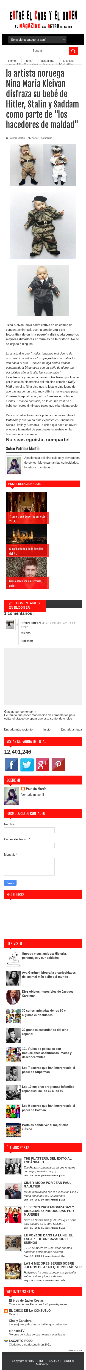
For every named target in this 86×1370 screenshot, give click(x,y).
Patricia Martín (36, 788)
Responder (27, 640)
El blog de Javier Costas (26, 1300)
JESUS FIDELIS (31, 623)
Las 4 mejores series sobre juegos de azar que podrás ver (53, 1265)
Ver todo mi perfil (32, 794)
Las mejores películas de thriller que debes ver (38, 1324)
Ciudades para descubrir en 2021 (30, 1344)
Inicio (46, 729)
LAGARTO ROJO (21, 1341)
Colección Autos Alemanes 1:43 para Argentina (38, 1304)
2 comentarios (51, 1280)
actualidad (46, 138)
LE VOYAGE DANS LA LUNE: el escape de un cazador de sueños (48, 1238)
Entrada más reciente (18, 729)
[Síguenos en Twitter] (27, 771)
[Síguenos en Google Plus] (42, 771)
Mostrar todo (75, 1350)
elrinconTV (17, 1330)
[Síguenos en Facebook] (11, 771)
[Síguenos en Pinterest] (58, 771)
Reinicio (14, 1314)
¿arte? (35, 138)
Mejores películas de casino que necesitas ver (38, 1334)
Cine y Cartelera (20, 1320)
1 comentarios (50, 1228)
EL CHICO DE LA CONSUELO (30, 1310)
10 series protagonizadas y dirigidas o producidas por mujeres (49, 1210)
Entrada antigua (71, 729)
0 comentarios (50, 1175)
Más (63, 1175)
